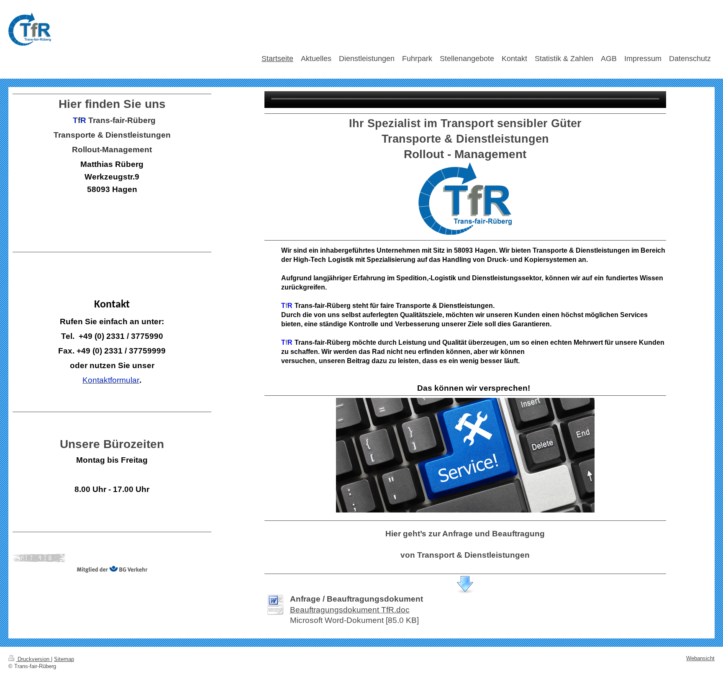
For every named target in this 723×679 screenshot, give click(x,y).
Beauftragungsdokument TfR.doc (350, 609)
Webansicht (700, 658)
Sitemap (64, 659)
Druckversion (33, 659)
